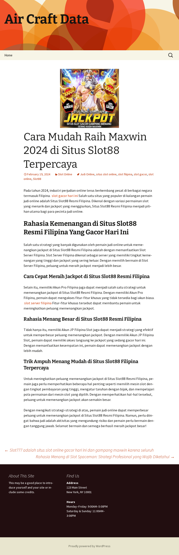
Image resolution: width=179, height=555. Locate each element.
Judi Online (87, 174)
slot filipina (125, 174)
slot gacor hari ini (65, 195)
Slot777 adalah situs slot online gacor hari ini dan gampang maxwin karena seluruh (79, 450)
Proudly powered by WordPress (89, 546)
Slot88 (37, 179)
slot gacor (140, 174)
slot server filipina (38, 303)
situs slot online (106, 174)
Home (8, 55)
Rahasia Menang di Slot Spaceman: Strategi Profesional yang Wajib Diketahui (105, 456)
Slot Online (65, 174)
